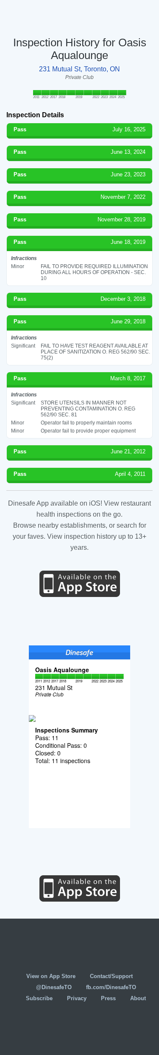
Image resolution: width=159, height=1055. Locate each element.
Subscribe (39, 998)
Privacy (76, 998)
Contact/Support (111, 976)
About (138, 998)
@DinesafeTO (54, 987)
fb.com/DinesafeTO (111, 987)
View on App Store (50, 976)
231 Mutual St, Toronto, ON (79, 69)
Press (108, 998)
